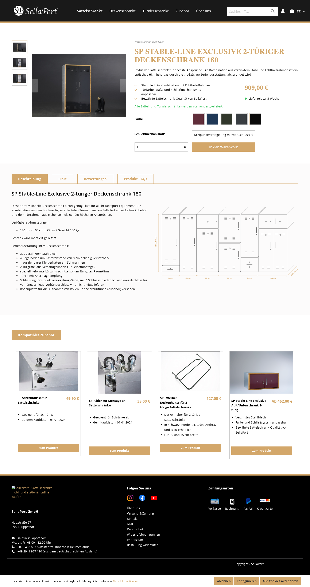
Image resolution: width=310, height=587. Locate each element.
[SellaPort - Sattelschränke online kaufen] (33, 487)
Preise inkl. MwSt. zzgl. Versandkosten (271, 94)
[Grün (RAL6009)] (227, 119)
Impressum (135, 540)
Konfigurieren (247, 581)
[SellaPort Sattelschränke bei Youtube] (151, 498)
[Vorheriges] (35, 85)
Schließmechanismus (150, 134)
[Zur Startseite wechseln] (35, 11)
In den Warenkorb (223, 147)
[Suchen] (273, 11)
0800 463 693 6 (28, 547)
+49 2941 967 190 (30, 551)
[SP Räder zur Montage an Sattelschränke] (119, 372)
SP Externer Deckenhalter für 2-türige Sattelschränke (175, 402)
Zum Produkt (48, 448)
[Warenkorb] (292, 11)
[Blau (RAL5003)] (212, 119)
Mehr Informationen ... (126, 581)
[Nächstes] (123, 85)
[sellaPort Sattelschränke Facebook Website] (140, 498)
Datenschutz (136, 529)
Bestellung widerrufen (143, 545)
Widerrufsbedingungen (143, 534)
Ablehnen (224, 581)
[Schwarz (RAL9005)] (255, 119)
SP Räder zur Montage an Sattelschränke (107, 403)
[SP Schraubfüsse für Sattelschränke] (48, 371)
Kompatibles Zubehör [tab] (36, 335)
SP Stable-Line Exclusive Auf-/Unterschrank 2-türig (248, 405)
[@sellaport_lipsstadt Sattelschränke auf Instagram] (131, 498)
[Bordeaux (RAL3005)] (198, 119)
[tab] (30, 179)
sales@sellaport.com (32, 538)
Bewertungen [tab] (95, 179)
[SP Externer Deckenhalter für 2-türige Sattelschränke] (190, 371)
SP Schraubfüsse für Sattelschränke (32, 400)
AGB (130, 524)
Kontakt (132, 519)
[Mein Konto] (282, 11)
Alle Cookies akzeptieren (280, 581)
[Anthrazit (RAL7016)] (241, 119)
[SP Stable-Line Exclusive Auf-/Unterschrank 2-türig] (262, 372)
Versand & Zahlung (140, 513)
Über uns (133, 508)
